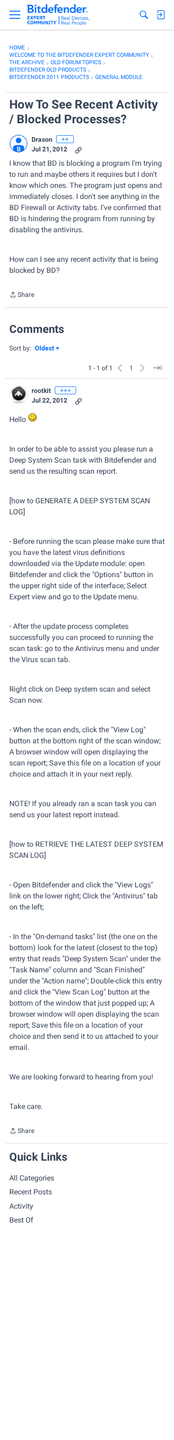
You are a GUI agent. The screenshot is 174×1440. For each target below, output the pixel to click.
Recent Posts (30, 1191)
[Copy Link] (78, 149)
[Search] (143, 15)
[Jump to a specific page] (157, 368)
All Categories (31, 1178)
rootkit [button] (41, 390)
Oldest (45, 348)
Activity (21, 1206)
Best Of (21, 1220)
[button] (18, 143)
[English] (58, 15)
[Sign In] (160, 15)
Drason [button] (42, 139)
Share (21, 295)
